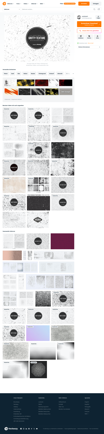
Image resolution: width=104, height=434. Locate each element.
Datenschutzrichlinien (82, 428)
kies (19, 73)
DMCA (40, 404)
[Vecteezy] (4, 3)
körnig (68, 73)
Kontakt (61, 404)
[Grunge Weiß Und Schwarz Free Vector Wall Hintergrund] (38, 168)
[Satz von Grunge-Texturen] (14, 133)
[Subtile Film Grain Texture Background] (63, 133)
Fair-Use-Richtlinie (93, 428)
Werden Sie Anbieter (64, 409)
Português (87, 406)
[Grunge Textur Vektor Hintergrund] (14, 185)
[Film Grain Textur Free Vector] (38, 202)
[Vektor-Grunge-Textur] (38, 220)
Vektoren (9, 3)
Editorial (33, 3)
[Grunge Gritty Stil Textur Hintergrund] (62, 316)
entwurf (51, 73)
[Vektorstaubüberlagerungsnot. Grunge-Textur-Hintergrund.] (62, 168)
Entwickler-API (17, 414)
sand (12, 73)
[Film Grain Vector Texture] (62, 202)
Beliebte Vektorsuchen (44, 409)
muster (33, 73)
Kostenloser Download (89, 24)
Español (87, 404)
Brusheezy (16, 402)
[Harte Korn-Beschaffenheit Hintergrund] (38, 150)
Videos (25, 3)
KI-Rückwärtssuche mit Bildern (22, 416)
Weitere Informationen (84, 47)
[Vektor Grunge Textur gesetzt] (14, 150)
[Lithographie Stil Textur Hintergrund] (14, 168)
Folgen (98, 18)
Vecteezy (16, 404)
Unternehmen (17, 409)
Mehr (41, 3)
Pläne (61, 3)
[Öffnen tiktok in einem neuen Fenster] (31, 428)
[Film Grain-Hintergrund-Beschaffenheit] (39, 133)
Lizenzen (40, 402)
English (87, 402)
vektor (25, 73)
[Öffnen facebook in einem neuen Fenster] (21, 428)
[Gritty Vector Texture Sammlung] (62, 115)
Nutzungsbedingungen (70, 428)
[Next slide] (71, 74)
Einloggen (96, 3)
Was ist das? (91, 43)
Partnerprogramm (43, 406)
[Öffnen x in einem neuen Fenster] (34, 428)
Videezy (16, 406)
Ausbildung (17, 411)
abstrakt (59, 73)
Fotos (18, 3)
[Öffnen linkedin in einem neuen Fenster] (26, 428)
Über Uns (61, 406)
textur (6, 73)
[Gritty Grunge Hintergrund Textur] (14, 115)
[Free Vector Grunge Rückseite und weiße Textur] (14, 220)
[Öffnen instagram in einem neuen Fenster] (23, 428)
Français (87, 411)
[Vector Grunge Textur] (62, 150)
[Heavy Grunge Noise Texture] (62, 185)
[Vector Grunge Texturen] (38, 185)
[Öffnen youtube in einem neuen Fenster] (36, 428)
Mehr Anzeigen (65, 92)
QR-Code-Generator (19, 421)
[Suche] (94, 9)
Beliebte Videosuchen (44, 414)
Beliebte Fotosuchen (44, 411)
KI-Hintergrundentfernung (21, 418)
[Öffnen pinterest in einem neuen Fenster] (29, 428)
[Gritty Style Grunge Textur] (14, 202)
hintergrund (42, 73)
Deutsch (87, 409)
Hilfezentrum (62, 402)
